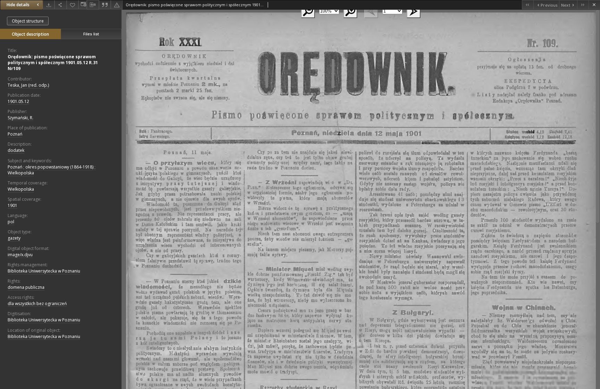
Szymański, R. (20, 118)
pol (11, 222)
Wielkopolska (21, 173)
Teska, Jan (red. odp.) (28, 85)
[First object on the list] (527, 4)
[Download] (49, 4)
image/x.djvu (20, 255)
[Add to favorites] (72, 4)
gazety (14, 238)
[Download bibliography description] (93, 5)
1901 (12, 205)
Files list (91, 33)
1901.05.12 (18, 101)
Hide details (18, 5)
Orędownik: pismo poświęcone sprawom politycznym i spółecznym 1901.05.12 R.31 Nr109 (53, 62)
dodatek (16, 150)
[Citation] (105, 4)
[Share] (60, 4)
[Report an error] (117, 4)
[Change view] (82, 4)
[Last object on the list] (583, 4)
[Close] (594, 4)
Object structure (28, 21)
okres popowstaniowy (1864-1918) (59, 167)
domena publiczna (26, 287)
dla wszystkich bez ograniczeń (37, 303)
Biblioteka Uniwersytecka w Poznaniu (44, 271)
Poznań (15, 134)
